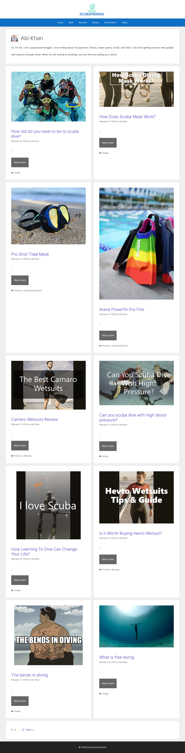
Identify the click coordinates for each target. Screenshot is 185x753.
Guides (95, 22)
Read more (20, 162)
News (124, 22)
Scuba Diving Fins (120, 346)
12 (23, 729)
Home (60, 22)
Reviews (83, 22)
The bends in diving (29, 675)
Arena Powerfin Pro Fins (121, 309)
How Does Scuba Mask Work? (127, 116)
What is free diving (116, 657)
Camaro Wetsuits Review (34, 419)
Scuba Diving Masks (33, 290)
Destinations (111, 22)
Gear (71, 22)
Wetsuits (27, 456)
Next (30, 729)
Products (18, 290)
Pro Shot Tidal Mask (30, 254)
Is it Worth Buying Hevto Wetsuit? (130, 533)
